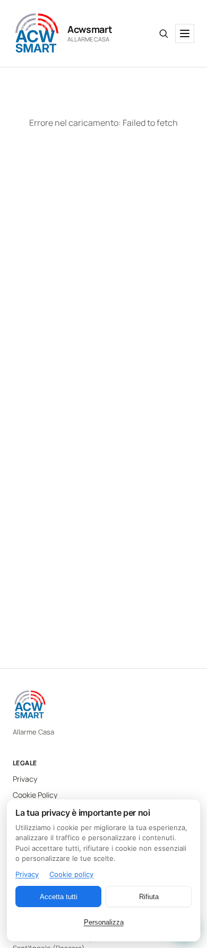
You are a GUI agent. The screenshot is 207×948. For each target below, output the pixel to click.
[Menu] (184, 33)
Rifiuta (149, 897)
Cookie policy (71, 874)
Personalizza (104, 922)
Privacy (25, 779)
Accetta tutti (58, 897)
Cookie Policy (35, 795)
